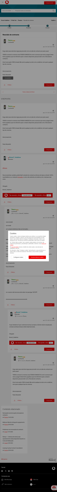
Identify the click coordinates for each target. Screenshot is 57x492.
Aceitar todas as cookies (37, 257)
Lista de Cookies (15, 247)
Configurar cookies (18, 257)
